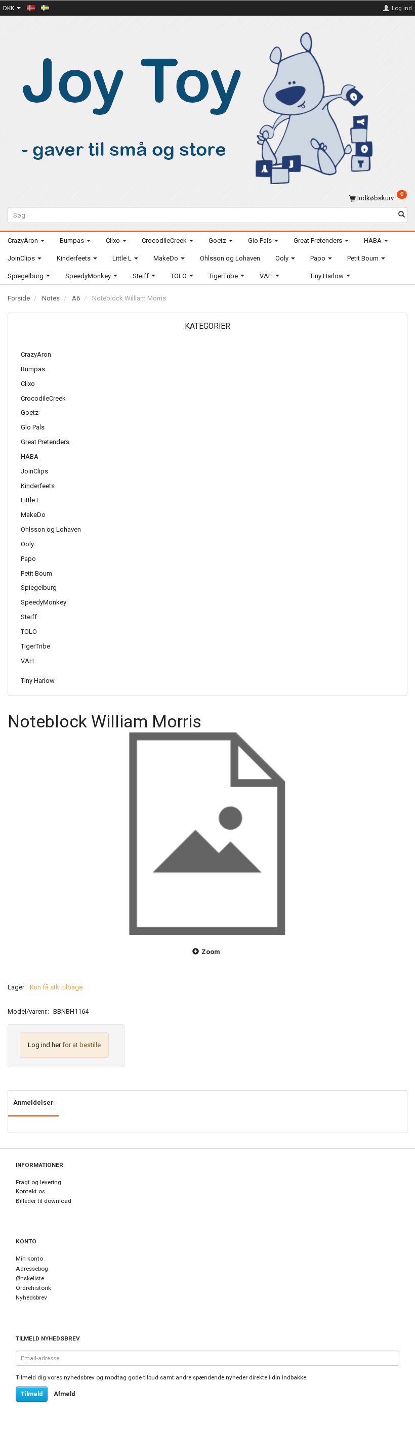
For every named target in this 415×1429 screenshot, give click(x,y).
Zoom (210, 952)
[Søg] (401, 215)
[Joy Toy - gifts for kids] (192, 106)
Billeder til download (43, 1200)
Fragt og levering (38, 1182)
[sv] (45, 7)
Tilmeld (32, 1394)
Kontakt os (30, 1191)
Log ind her (44, 1045)
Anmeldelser (33, 1102)
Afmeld (64, 1394)
